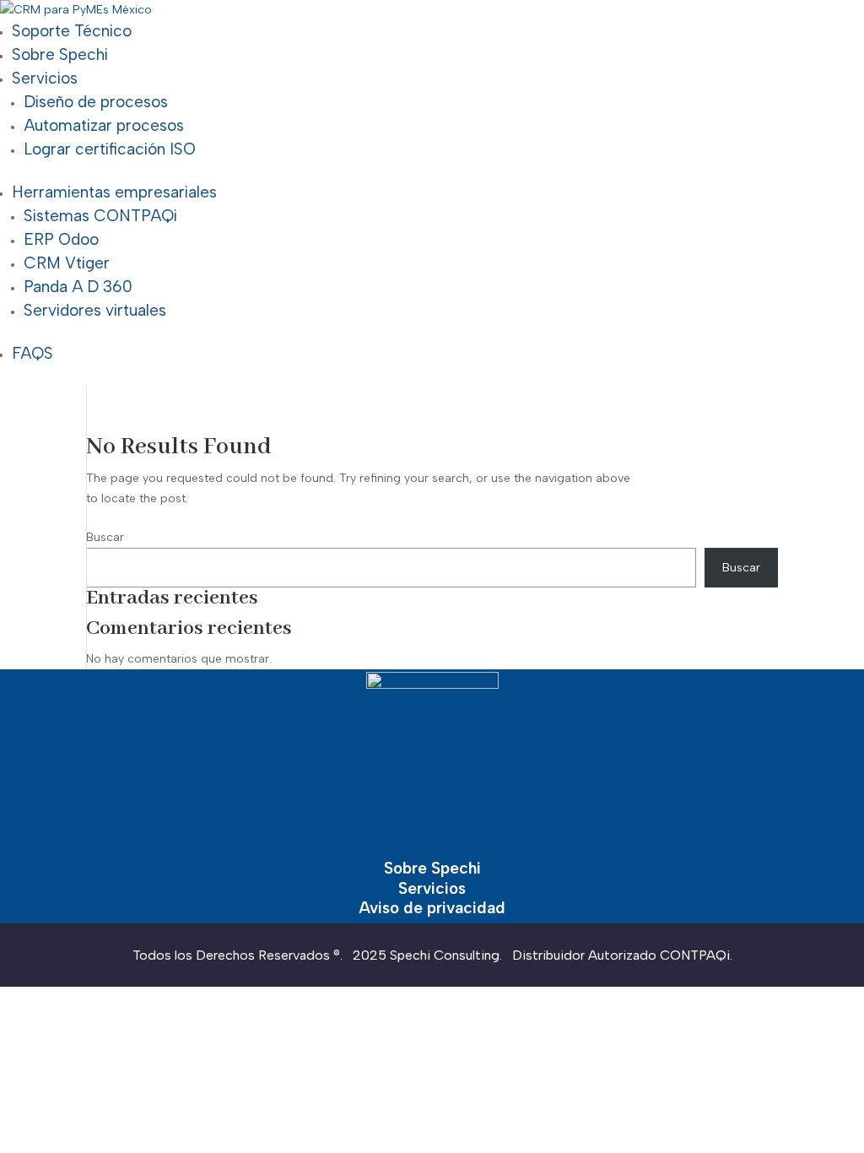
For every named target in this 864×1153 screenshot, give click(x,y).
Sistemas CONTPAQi (100, 215)
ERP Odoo (61, 239)
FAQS (32, 353)
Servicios (45, 78)
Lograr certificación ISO (110, 149)
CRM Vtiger (67, 263)
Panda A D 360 (78, 286)
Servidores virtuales (95, 310)
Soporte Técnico (72, 31)
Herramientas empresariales (114, 192)
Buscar (105, 537)
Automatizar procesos (104, 125)
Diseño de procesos (96, 101)
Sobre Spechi (60, 54)
